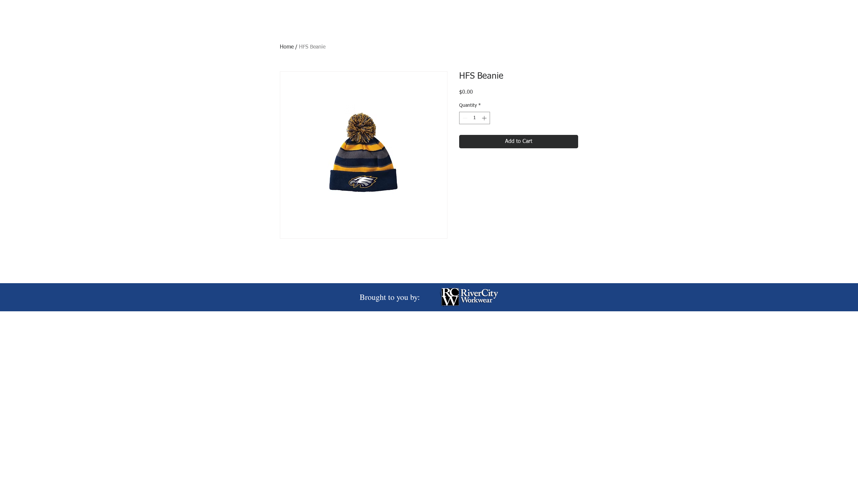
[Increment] (485, 118)
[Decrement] (464, 118)
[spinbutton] (475, 118)
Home (287, 47)
